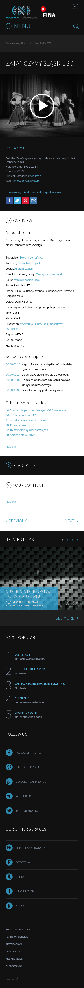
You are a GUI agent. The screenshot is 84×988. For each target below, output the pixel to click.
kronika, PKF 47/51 (40, 43)
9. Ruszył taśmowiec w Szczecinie (26, 420)
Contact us (13, 951)
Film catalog (14, 966)
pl (75, 6)
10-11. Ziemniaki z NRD (20, 425)
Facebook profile (28, 752)
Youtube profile (28, 796)
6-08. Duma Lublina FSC (21, 415)
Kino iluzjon (25, 891)
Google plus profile (31, 782)
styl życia (35, 176)
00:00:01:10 (13, 364)
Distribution (14, 944)
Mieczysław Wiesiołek (49, 274)
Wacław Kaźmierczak (27, 280)
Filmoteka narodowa (31, 848)
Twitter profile (27, 811)
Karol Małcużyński (30, 263)
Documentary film (15, 43)
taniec (16, 180)
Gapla (20, 877)
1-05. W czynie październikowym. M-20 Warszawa (36, 410)
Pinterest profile (28, 767)
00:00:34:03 (13, 390)
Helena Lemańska (31, 257)
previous (18, 520)
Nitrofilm (22, 906)
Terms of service (17, 936)
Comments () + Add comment (23, 192)
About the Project (18, 929)
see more (65, 618)
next (70, 520)
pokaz (25, 180)
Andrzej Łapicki (23, 268)
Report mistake (52, 192)
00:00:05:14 (13, 374)
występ (34, 180)
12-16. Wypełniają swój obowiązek (27, 430)
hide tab (11, 447)
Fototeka (23, 862)
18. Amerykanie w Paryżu (21, 435)
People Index (14, 959)
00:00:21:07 (13, 380)
